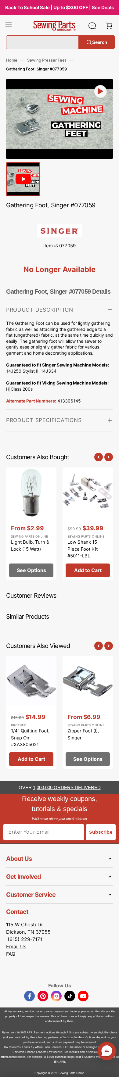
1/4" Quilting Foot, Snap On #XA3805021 (30, 737)
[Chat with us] (92, 25)
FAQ (10, 954)
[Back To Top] (110, 1068)
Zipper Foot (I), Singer (83, 734)
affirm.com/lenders (72, 1037)
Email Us (16, 946)
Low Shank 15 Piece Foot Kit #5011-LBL (82, 549)
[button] (8, 25)
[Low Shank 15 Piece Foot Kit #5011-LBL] (88, 523)
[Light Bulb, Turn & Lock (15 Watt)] (31, 523)
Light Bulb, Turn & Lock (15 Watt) (30, 545)
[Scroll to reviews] (59, 217)
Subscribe (101, 832)
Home (11, 60)
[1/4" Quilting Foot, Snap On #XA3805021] (31, 712)
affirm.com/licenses (13, 1056)
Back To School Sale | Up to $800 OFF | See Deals (59, 7)
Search (99, 42)
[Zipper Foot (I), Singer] (88, 712)
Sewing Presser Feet (46, 60)
